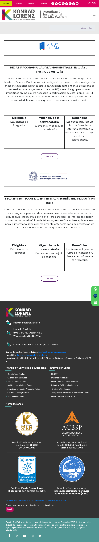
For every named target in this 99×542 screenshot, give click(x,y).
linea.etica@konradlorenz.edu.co (32, 355)
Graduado (43, 4)
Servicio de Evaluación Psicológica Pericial (23, 389)
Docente (31, 4)
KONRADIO (92, 3)
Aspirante (6, 4)
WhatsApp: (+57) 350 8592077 (27, 336)
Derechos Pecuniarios (59, 378)
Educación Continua (15, 396)
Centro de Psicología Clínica (18, 393)
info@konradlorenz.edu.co (26, 322)
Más (9, 509)
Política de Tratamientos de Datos (64, 381)
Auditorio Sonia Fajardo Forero (19, 385)
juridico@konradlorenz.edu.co (52, 352)
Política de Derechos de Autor (63, 396)
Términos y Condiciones (60, 389)
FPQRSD (54, 374)
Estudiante (18, 4)
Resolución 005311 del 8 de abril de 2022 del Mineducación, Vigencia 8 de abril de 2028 (36, 500)
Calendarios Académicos (17, 378)
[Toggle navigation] (94, 15)
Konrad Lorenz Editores (16, 381)
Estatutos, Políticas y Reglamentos (64, 385)
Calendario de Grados (15, 374)
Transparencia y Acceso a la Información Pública (70, 393)
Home (83, 28)
